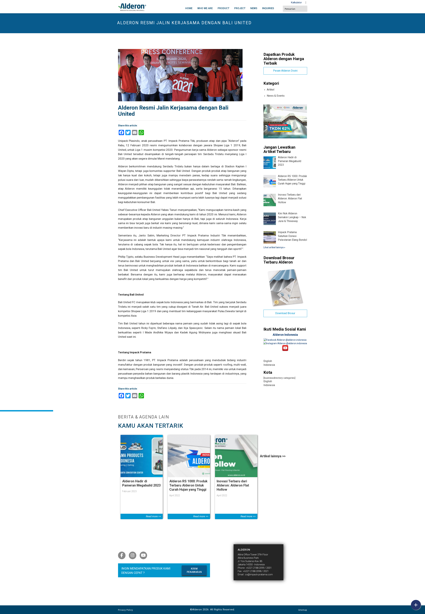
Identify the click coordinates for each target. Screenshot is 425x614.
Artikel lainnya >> (273, 456)
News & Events (276, 95)
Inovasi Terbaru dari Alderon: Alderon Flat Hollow (233, 485)
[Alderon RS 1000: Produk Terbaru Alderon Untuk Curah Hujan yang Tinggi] (189, 455)
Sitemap (302, 610)
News (253, 8)
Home (188, 8)
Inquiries (268, 8)
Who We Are (205, 8)
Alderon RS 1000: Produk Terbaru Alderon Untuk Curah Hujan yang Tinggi (188, 485)
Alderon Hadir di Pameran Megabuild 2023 (141, 483)
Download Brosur (285, 313)
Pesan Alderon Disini (285, 70)
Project (239, 8)
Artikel (270, 89)
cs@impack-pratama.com (259, 574)
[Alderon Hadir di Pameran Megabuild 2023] (142, 455)
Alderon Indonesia (285, 334)
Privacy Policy (125, 610)
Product (223, 8)
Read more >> (153, 516)
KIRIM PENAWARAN (194, 570)
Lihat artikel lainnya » (274, 247)
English (267, 361)
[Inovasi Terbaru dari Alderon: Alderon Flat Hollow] (236, 455)
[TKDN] (285, 121)
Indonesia (269, 364)
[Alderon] (132, 6)
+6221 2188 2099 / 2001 (259, 568)
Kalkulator (296, 2)
